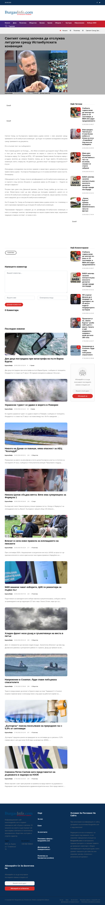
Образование (79, 23)
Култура (69, 23)
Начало (7, 23)
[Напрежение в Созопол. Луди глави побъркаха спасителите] (36, 665)
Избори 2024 (91, 23)
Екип (40, 825)
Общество (33, 23)
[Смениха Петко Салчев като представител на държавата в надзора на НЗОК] (36, 757)
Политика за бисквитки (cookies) (90, 902)
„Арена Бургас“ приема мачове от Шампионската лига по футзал (88, 204)
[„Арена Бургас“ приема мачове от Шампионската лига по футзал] (75, 202)
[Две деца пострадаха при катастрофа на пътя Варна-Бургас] (36, 344)
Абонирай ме (82, 396)
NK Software (45, 900)
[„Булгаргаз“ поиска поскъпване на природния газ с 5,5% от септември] (36, 711)
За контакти (42, 832)
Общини (58, 23)
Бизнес (42, 23)
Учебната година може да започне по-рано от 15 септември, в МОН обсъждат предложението (88, 114)
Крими (50, 23)
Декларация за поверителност (70, 902)
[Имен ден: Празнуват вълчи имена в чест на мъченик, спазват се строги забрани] (75, 157)
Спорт (34, 501)
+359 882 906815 (27, 844)
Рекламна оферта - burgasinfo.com (90, 900)
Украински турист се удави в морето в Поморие (31, 405)
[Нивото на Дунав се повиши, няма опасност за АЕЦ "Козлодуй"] (36, 434)
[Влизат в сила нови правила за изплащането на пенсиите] (36, 526)
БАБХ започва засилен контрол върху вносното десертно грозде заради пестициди (88, 183)
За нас (40, 819)
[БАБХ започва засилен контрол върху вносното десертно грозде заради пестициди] (75, 181)
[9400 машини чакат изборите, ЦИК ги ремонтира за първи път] (36, 572)
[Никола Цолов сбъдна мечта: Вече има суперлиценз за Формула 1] (36, 480)
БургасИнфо (9, 93)
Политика (22, 23)
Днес (15, 23)
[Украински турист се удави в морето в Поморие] (36, 390)
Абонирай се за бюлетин (20, 888)
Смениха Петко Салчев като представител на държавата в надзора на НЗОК (30, 773)
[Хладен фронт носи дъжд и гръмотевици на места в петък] (36, 618)
